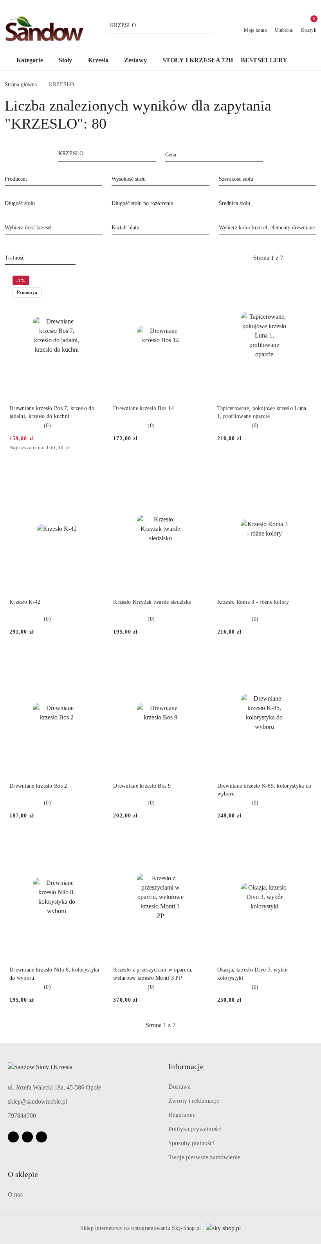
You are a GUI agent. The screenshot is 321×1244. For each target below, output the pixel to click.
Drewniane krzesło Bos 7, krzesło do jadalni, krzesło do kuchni (51, 412)
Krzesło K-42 (24, 602)
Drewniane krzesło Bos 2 (38, 786)
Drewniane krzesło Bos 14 (143, 408)
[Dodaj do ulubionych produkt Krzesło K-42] (95, 475)
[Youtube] (27, 1136)
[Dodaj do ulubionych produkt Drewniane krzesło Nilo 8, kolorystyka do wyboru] (95, 843)
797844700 (22, 1115)
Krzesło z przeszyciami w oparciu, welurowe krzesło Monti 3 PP (153, 974)
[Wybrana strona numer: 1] (268, 257)
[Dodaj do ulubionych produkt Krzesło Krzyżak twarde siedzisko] (199, 475)
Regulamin (182, 1114)
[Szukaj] (153, 155)
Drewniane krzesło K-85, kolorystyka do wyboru (264, 790)
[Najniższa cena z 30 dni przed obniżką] (101, 448)
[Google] (41, 1136)
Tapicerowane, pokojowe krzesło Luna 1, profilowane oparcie (262, 412)
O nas (15, 1194)
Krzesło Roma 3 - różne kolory (253, 602)
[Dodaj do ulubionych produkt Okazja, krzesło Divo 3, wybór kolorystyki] (302, 843)
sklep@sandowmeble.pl (37, 1101)
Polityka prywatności (195, 1129)
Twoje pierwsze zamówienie (204, 1157)
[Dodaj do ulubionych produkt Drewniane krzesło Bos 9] (199, 659)
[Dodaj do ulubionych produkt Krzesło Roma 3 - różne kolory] (302, 475)
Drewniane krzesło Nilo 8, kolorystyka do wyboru (54, 974)
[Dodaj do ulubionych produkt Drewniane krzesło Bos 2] (95, 659)
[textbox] (204, 155)
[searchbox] (53, 178)
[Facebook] (13, 1136)
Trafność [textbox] (14, 258)
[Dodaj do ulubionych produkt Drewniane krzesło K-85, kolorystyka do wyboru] (302, 659)
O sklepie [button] (23, 1174)
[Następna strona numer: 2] (310, 257)
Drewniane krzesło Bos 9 (142, 786)
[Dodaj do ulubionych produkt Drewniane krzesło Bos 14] (199, 281)
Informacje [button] (186, 1066)
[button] (33, 61)
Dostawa (179, 1086)
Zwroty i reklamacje (193, 1100)
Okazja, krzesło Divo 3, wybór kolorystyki (253, 974)
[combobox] (214, 155)
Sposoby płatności (191, 1143)
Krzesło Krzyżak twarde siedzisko (152, 602)
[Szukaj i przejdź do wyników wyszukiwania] (208, 25)
